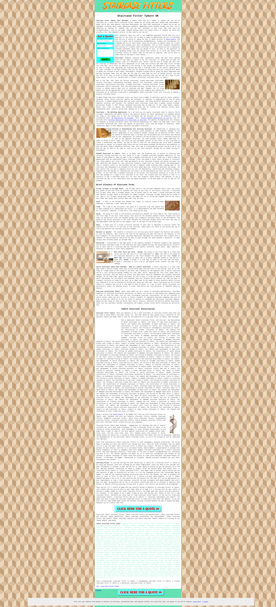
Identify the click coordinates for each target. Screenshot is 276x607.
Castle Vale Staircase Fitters (133, 556)
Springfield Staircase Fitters (124, 529)
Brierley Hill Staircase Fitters (162, 576)
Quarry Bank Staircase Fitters (161, 566)
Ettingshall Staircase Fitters (107, 560)
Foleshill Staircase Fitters (129, 574)
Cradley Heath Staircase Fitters (140, 543)
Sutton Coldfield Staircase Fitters (141, 572)
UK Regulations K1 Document (122, 118)
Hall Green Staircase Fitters (114, 576)
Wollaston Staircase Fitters (123, 549)
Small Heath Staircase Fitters (160, 550)
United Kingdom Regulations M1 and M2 (156, 118)
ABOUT (158, 11)
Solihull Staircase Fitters (137, 576)
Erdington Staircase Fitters (136, 550)
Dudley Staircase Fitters (113, 550)
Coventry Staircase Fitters (134, 537)
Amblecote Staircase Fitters (139, 531)
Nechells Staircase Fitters (106, 574)
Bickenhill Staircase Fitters (136, 527)
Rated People (171, 39)
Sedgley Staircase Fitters (132, 523)
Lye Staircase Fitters (155, 560)
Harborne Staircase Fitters (115, 562)
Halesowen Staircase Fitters (152, 574)
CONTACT (163, 11)
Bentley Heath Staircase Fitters (141, 554)
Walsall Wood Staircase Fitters (166, 531)
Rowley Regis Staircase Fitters (133, 560)
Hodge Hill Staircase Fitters (157, 533)
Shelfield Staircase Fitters (168, 535)
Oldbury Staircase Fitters (148, 558)
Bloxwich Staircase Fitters (115, 531)
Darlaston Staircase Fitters (107, 556)
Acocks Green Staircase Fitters (145, 570)
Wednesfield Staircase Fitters (114, 572)
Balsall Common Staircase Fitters (157, 523)
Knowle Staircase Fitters (122, 568)
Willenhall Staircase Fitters (151, 541)
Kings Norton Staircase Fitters (124, 558)
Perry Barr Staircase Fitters (123, 539)
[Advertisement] (108, 329)
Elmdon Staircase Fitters (128, 541)
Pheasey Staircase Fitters (114, 566)
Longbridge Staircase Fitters (136, 547)
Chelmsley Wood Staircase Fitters (149, 549)
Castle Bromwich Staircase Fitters (117, 570)
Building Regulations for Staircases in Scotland (127, 120)
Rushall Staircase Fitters (159, 547)
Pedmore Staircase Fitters (106, 541)
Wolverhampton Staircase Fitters (150, 552)
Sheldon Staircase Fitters (106, 564)
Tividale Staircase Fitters (129, 564)
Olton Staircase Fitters (113, 527)
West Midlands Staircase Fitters (109, 537)
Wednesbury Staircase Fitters (114, 543)
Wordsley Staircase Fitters (146, 539)
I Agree (205, 601)
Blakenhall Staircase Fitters (124, 525)
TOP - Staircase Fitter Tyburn (107, 586)
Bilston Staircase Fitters (149, 529)
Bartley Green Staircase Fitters (166, 543)
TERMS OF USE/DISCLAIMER (173, 11)
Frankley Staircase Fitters (151, 545)
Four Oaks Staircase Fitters (139, 562)
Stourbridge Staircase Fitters (145, 568)
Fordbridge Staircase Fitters (168, 572)
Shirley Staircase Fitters (128, 545)
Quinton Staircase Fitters (169, 539)
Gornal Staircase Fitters (145, 535)
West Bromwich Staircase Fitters (124, 552)
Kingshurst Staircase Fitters (153, 564)
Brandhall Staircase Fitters (149, 525)
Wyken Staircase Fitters (156, 537)
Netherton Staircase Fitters (107, 533)
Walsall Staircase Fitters (113, 547)
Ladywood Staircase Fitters (115, 554)
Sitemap (98, 590)
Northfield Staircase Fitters (136, 566)
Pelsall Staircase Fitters (106, 545)
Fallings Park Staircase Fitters (166, 562)
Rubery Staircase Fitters (169, 558)
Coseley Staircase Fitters (159, 527)
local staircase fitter (109, 422)
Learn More (197, 601)
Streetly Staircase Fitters (168, 554)
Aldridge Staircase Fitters (122, 535)
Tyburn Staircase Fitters (158, 556)
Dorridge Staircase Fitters (132, 533)
